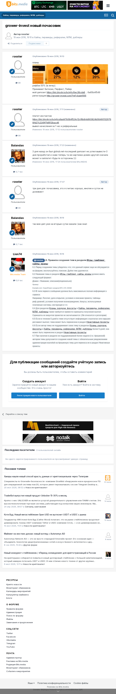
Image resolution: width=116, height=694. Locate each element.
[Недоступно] (70, 74)
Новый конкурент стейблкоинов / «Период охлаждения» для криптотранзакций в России (50, 553)
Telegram (10, 643)
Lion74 (17, 254)
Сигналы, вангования (35, 506)
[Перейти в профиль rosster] (8, 36)
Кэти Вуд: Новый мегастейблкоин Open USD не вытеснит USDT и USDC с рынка (45, 514)
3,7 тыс (19, 171)
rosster (25, 34)
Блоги (9, 598)
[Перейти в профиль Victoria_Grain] (108, 554)
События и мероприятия (18, 671)
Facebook (11, 637)
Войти (82, 395)
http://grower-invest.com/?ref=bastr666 (66, 95)
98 (19, 83)
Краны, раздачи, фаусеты (62, 308)
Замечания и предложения (19, 622)
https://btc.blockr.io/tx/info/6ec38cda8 (66, 92)
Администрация (14, 612)
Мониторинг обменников (18, 588)
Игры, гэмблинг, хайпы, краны (75, 274)
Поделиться (15, 43)
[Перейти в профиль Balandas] (18, 156)
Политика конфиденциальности (54, 683)
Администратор (14, 657)
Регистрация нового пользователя (34, 395)
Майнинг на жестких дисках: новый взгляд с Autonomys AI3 (34, 534)
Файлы (9, 619)
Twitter (9, 633)
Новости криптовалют (36, 487)
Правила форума (14, 609)
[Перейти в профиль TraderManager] (108, 497)
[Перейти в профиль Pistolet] (108, 535)
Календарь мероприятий (18, 591)
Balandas (17, 145)
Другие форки (30, 545)
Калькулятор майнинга (17, 594)
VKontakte (11, 640)
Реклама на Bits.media (17, 661)
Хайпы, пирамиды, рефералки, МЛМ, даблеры (58, 37)
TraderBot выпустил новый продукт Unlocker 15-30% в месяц (35, 495)
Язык (30, 683)
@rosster (38, 260)
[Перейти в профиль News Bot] (107, 477)
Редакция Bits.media (16, 664)
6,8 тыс (19, 280)
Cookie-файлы (81, 683)
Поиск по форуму (14, 615)
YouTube (10, 647)
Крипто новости (14, 584)
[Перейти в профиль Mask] (108, 516)
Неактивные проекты (98, 322)
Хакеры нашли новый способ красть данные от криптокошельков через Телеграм (46, 476)
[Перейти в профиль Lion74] (18, 264)
